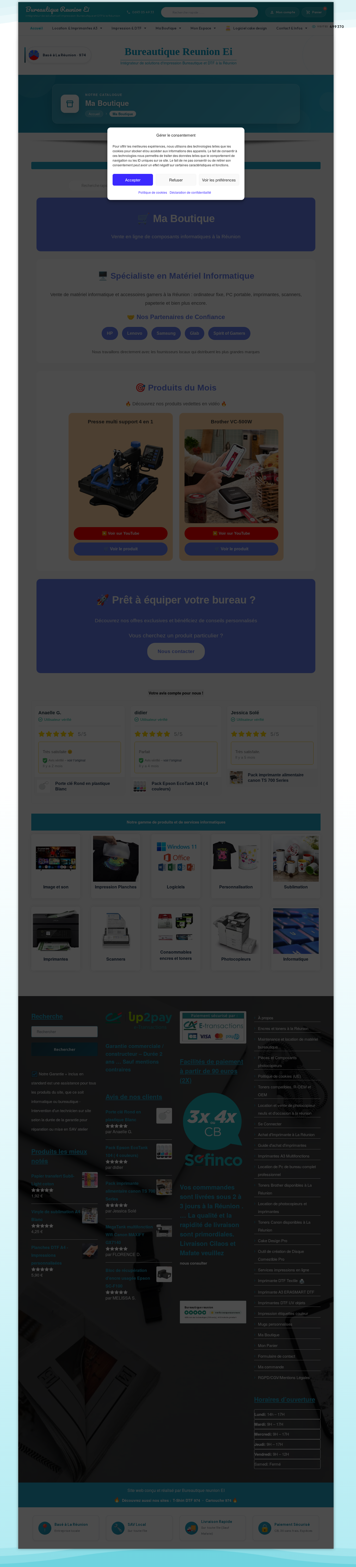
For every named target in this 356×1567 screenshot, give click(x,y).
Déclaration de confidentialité (190, 192)
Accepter (132, 179)
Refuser (176, 179)
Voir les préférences (219, 179)
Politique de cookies (152, 192)
